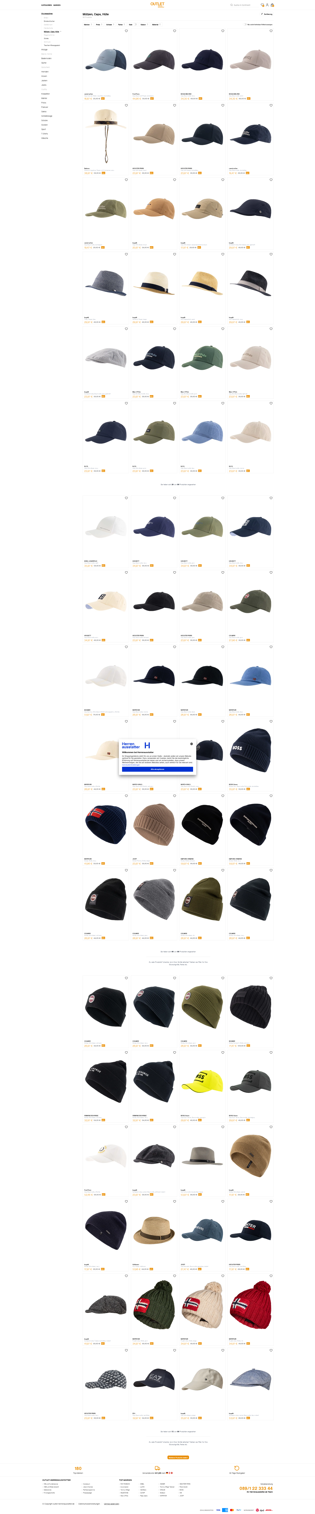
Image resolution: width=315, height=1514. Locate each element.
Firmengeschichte (49, 1492)
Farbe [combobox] (120, 24)
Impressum (86, 1483)
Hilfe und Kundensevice (51, 1483)
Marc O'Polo (124, 1495)
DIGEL (142, 1483)
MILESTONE (124, 1492)
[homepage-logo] (157, 5)
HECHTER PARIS (185, 1483)
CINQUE (162, 1489)
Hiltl (181, 1492)
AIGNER (162, 1483)
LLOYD (142, 1486)
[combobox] (246, 4)
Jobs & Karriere (88, 1486)
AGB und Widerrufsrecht (51, 1486)
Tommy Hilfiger (125, 1489)
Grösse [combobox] (109, 24)
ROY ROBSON (125, 1483)
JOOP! (182, 1495)
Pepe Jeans (143, 1495)
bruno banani (124, 1486)
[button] (133, 24)
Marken (57, 5)
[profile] (267, 4)
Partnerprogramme (89, 1489)
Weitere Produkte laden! (178, 1457)
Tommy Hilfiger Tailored (167, 1486)
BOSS (181, 1489)
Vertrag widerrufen (111, 1504)
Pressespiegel (87, 1492)
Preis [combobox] (98, 24)
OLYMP (142, 1492)
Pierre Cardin (184, 1486)
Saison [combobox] (143, 24)
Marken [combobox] (87, 24)
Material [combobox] (155, 24)
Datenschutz (47, 1489)
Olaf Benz (143, 1489)
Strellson (162, 1492)
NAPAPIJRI (163, 1495)
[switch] (135, 24)
